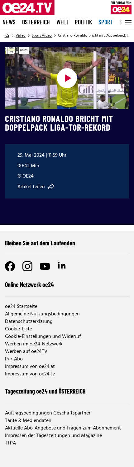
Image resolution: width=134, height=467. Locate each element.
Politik (83, 22)
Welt (62, 22)
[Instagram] (27, 266)
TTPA (10, 443)
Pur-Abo (14, 359)
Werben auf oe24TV (26, 352)
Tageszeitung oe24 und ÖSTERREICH (45, 391)
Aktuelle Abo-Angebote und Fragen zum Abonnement (63, 428)
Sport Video (42, 35)
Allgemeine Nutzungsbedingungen (42, 314)
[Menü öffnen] (128, 22)
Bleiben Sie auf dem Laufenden (40, 243)
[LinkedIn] (62, 266)
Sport (105, 22)
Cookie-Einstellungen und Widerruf (43, 337)
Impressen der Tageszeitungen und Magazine (53, 436)
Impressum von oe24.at (30, 367)
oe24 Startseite (21, 307)
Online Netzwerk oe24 (29, 284)
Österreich (36, 22)
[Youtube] (45, 266)
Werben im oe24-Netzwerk (34, 344)
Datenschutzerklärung (29, 322)
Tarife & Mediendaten (28, 421)
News (9, 22)
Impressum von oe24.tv (30, 374)
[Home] (6, 35)
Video (21, 35)
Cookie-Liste (18, 329)
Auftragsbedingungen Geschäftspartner (47, 413)
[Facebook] (10, 266)
